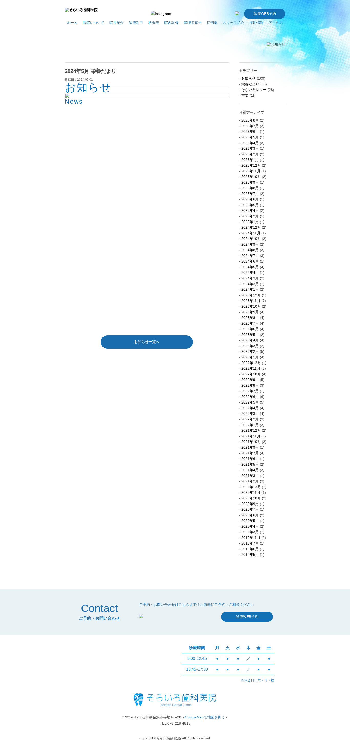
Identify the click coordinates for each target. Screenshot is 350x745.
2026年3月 (250, 148)
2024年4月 (250, 272)
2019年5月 (250, 554)
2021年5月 (250, 464)
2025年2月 (250, 216)
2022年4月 (250, 408)
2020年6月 (250, 515)
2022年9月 (250, 380)
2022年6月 (250, 397)
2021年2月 (250, 481)
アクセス (276, 23)
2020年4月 (250, 526)
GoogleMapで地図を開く (205, 717)
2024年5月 (250, 267)
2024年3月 (250, 278)
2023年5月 (250, 335)
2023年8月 (250, 318)
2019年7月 (250, 543)
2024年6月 (250, 261)
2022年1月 (250, 425)
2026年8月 (250, 120)
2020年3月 (250, 532)
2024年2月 (250, 284)
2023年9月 (250, 312)
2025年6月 (250, 199)
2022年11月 (250, 368)
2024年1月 (250, 289)
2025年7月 (250, 194)
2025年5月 (250, 205)
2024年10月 (251, 239)
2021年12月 (251, 430)
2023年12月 (251, 295)
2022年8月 (250, 385)
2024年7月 (250, 256)
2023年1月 (250, 357)
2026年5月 (250, 137)
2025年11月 (250, 171)
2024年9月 (250, 244)
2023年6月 (250, 329)
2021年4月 (250, 470)
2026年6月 (250, 131)
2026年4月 (250, 143)
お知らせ (248, 78)
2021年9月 (250, 447)
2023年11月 (250, 301)
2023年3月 (250, 346)
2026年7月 (250, 126)
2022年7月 (250, 391)
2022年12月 (251, 363)
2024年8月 (250, 250)
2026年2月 (250, 154)
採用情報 (256, 23)
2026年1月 (250, 160)
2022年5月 (250, 402)
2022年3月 (250, 413)
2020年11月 (250, 492)
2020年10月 (251, 498)
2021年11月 (250, 436)
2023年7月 (250, 323)
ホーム (72, 23)
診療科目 (136, 23)
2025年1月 (250, 222)
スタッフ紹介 (233, 23)
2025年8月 (250, 188)
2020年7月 (250, 509)
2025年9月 (250, 182)
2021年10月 (251, 442)
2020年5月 (250, 521)
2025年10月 (251, 177)
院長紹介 (116, 23)
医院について (93, 23)
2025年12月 (251, 165)
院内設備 (171, 23)
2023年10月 (251, 306)
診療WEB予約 (265, 14)
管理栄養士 (193, 23)
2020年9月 (250, 504)
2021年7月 (250, 453)
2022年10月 (251, 374)
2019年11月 (250, 538)
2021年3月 (250, 476)
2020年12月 (251, 487)
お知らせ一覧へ (146, 342)
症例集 (212, 23)
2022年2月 (250, 419)
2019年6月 (250, 549)
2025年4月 (250, 210)
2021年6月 (250, 459)
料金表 (153, 23)
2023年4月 (250, 340)
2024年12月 (251, 227)
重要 (245, 95)
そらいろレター (253, 90)
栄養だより (250, 84)
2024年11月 (250, 233)
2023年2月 (250, 351)
